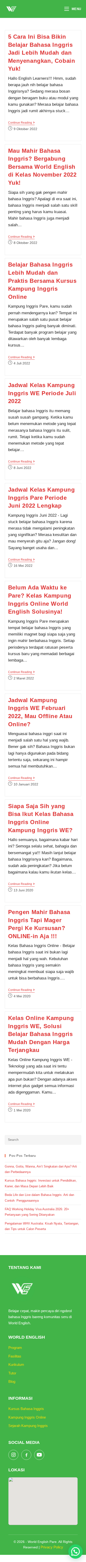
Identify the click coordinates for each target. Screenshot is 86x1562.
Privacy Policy (52, 1547)
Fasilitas (14, 1356)
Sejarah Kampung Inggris (28, 1426)
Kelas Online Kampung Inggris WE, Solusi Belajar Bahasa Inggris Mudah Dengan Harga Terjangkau (41, 1034)
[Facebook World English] (26, 1455)
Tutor (12, 1373)
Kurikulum (16, 1364)
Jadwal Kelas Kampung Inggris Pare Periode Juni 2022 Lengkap (41, 497)
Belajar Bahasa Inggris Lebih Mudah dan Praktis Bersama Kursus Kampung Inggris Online (42, 280)
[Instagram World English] (13, 1455)
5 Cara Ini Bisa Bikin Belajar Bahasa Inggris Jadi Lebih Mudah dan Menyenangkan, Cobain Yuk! (41, 52)
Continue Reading (21, 123)
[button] (75, 1551)
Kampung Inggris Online (27, 1417)
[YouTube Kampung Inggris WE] (39, 1455)
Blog (11, 1381)
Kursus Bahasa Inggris (26, 1409)
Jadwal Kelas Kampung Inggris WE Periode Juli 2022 (42, 393)
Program (15, 1348)
